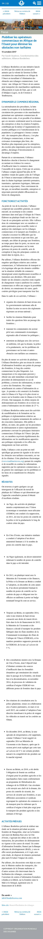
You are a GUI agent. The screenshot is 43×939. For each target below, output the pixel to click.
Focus (4, 32)
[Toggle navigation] (39, 3)
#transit (12, 905)
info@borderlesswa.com (12, 898)
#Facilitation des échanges (24, 905)
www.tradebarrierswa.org (13, 461)
